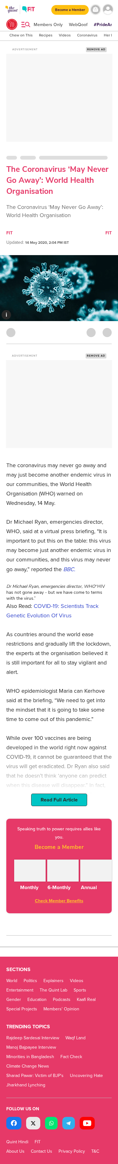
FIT (9, 233)
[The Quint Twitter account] (33, 1124)
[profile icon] (107, 9)
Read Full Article (59, 800)
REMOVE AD (96, 49)
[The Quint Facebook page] (13, 1124)
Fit (108, 233)
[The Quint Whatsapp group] (51, 1124)
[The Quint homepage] (11, 15)
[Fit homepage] (28, 10)
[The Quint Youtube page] (87, 1124)
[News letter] (95, 9)
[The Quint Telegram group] (68, 1124)
